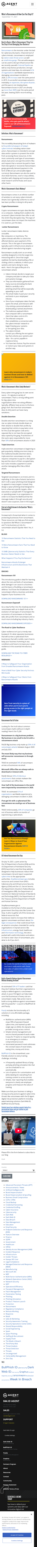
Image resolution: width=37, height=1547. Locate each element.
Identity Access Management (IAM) (19, 1249)
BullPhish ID (9, 1367)
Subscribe (7, 1176)
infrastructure (7, 930)
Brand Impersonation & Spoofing (18, 1195)
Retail (8, 1316)
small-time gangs (10, 60)
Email (3, 1159)
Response (9, 1314)
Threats (9, 1351)
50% (7, 440)
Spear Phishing (11, 1334)
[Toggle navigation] (32, 4)
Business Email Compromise (17, 1197)
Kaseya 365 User (12, 1259)
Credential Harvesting (14, 1205)
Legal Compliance (12, 1262)
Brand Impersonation (14, 1192)
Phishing (9, 1296)
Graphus (23, 1371)
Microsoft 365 (11, 1272)
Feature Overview (12, 1234)
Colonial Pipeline (24, 65)
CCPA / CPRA (10, 1200)
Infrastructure (11, 1254)
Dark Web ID (10, 1217)
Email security (15, 1372)
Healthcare (10, 1244)
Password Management (15, 1289)
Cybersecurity (11, 1212)
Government (11, 1242)
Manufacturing (11, 1269)
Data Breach (10, 1220)
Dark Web (9, 1215)
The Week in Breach (13, 1341)
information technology (14, 933)
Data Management (13, 1222)
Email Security (11, 1227)
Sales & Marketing (13, 1319)
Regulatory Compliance (15, 1309)
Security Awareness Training (16, 1321)
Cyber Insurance (12, 1210)
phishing (10, 1376)
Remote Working (12, 1311)
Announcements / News (15, 1187)
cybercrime (6, 876)
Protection (10, 1304)
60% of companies (25, 810)
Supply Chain (11, 1339)
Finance (9, 1237)
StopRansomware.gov (19, 879)
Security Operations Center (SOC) (18, 1324)
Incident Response (13, 1252)
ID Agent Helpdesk (8, 1423)
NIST (7, 1284)
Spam (8, 1331)
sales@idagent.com (9, 1416)
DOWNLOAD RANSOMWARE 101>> (15, 598)
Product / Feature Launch (15, 1301)
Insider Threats (11, 1257)
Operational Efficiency (14, 1286)
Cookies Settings (10, 1435)
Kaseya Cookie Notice (8, 1528)
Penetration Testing (13, 1294)
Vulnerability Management (16, 1356)
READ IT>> (8, 379)
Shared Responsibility (14, 1326)
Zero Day (9, 1358)
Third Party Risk (12, 1343)
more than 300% (10, 90)
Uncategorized (11, 1353)
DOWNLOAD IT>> (19, 126)
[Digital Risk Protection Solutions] (9, 4)
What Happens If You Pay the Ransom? (16, 558)
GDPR (8, 1239)
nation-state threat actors (14, 58)
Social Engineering (13, 1329)
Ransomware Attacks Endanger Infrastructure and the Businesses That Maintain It (17, 564)
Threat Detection (12, 1348)
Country (4, 1167)
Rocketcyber (30, 1376)
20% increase (12, 78)
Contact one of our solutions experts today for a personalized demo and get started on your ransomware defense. (16, 1110)
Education (9, 1225)
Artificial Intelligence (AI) (15, 1190)
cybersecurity (22, 1368)
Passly (4, 1010)
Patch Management (13, 1291)
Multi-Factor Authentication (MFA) (19, 1277)
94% (18, 763)
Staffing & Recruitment (14, 1336)
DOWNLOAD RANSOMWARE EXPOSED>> (17, 623)
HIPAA (8, 1247)
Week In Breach (21, 1379)
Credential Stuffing (13, 1207)
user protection (6, 1380)
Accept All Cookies (17, 1535)
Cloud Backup (11, 1202)
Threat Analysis (11, 1346)
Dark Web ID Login (9, 1430)
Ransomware (11, 1306)
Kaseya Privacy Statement (10, 1529)
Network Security (12, 1282)
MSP (7, 1274)
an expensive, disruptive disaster (22, 82)
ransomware (19, 1375)
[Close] (31, 1514)
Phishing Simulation (13, 1299)
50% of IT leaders (18, 986)
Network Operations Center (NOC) (19, 1279)
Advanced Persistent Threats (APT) (19, 1185)
